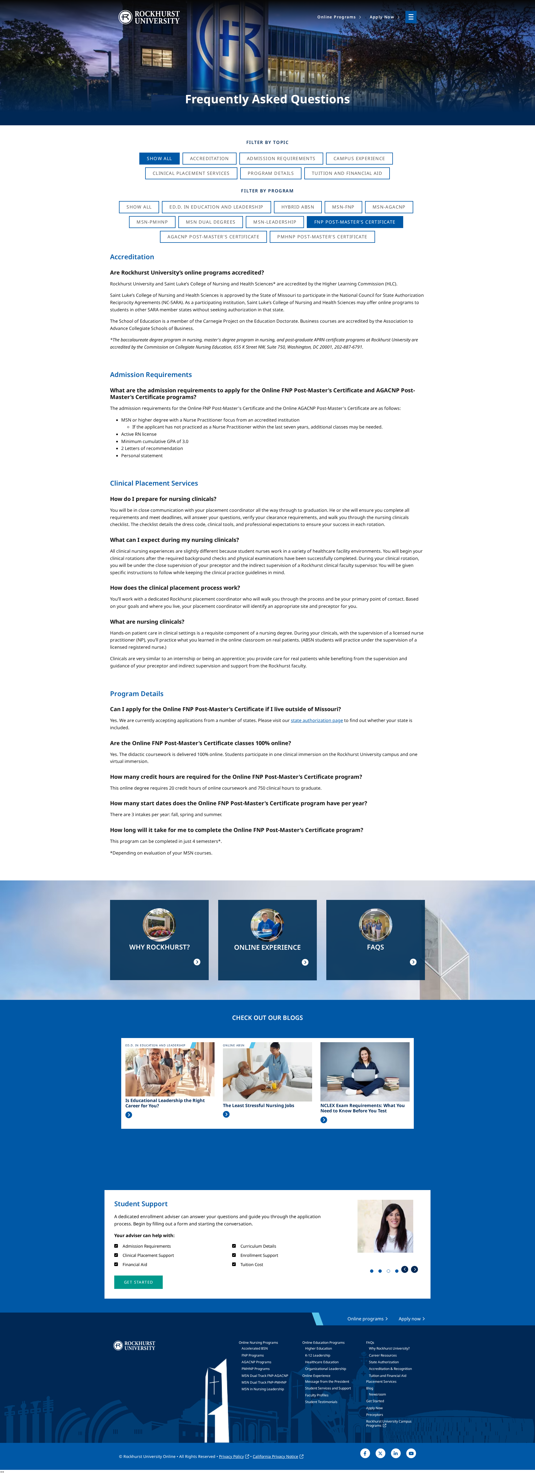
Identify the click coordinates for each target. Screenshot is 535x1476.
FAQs (370, 1342)
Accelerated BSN (255, 1348)
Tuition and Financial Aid (387, 1375)
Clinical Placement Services (191, 173)
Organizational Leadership (325, 1368)
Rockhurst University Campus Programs (389, 1423)
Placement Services (381, 1381)
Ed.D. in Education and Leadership (216, 207)
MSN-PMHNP (152, 222)
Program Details (271, 173)
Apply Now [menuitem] (382, 16)
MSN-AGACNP (389, 207)
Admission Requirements (281, 158)
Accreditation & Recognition (390, 1368)
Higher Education (318, 1348)
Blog (369, 1388)
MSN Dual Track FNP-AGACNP (265, 1375)
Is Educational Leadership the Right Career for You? (165, 1103)
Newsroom (377, 1394)
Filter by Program (267, 191)
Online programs (365, 1319)
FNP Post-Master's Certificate (355, 222)
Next (414, 1269)
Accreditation (209, 158)
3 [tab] (389, 1272)
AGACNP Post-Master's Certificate (213, 237)
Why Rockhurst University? (389, 1348)
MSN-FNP (343, 207)
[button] (138, 1282)
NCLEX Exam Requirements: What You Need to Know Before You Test (362, 1108)
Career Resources (383, 1355)
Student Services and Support (328, 1388)
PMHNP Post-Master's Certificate (322, 237)
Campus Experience (359, 158)
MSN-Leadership (274, 222)
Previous (404, 1269)
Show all (139, 207)
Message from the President (327, 1381)
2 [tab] (381, 1272)
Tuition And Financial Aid (347, 173)
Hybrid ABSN (297, 207)
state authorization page (317, 720)
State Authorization (384, 1362)
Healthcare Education (322, 1362)
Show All (159, 158)
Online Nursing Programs (258, 1342)
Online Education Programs (323, 1342)
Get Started (375, 1401)
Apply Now (374, 1408)
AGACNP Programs (256, 1362)
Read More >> (128, 1115)
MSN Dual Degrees (210, 222)
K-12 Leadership (317, 1355)
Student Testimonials (321, 1401)
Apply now (410, 1319)
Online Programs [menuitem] (336, 16)
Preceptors (374, 1414)
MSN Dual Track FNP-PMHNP (264, 1382)
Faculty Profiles (317, 1395)
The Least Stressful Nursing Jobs (258, 1105)
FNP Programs (253, 1355)
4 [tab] (398, 1272)
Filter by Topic (267, 142)
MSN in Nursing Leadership (263, 1389)
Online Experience (316, 1375)
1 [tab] (373, 1272)
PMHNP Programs (256, 1368)
